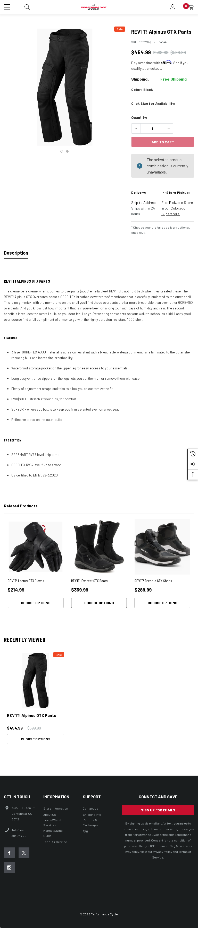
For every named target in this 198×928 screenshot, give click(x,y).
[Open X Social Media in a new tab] (24, 852)
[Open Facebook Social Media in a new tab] (9, 852)
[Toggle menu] (8, 6)
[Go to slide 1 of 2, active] (61, 151)
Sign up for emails (158, 810)
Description (16, 253)
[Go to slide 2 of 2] (67, 151)
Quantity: (139, 117)
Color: (142, 89)
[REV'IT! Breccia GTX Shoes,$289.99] (162, 547)
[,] (35, 680)
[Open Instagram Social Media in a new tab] (9, 867)
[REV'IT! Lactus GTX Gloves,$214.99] (35, 547)
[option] (35, 698)
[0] (191, 7)
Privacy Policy (162, 851)
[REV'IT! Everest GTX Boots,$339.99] (99, 547)
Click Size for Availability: (153, 103)
